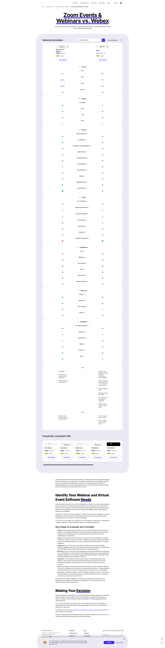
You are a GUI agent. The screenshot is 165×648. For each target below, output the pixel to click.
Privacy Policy (119, 642)
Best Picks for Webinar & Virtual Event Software (85, 610)
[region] (82, 453)
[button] (62, 53)
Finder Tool (105, 614)
